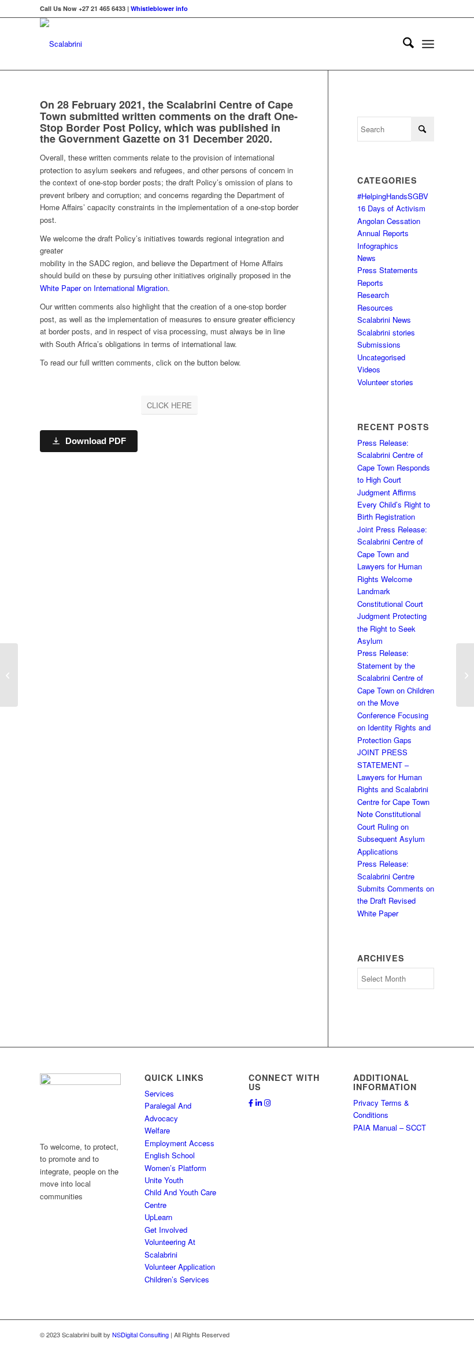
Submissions (379, 344)
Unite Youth (164, 1179)
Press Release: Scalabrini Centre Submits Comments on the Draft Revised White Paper (395, 888)
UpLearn (158, 1216)
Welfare (157, 1130)
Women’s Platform (175, 1167)
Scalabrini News (384, 319)
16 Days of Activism (391, 208)
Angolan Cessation (388, 220)
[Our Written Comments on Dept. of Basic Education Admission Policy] (465, 675)
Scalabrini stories (386, 332)
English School (170, 1155)
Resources (375, 307)
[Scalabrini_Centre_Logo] (61, 44)
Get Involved (166, 1229)
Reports (370, 282)
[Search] (402, 44)
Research (373, 294)
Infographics (377, 245)
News (366, 257)
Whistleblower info (159, 8)
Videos (368, 369)
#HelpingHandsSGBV (392, 196)
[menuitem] (402, 44)
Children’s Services (177, 1279)
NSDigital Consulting (140, 1334)
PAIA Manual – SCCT (389, 1127)
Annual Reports (383, 233)
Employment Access (179, 1143)
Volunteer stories (385, 381)
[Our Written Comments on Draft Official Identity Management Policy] (9, 675)
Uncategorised (381, 357)
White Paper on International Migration (104, 287)
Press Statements (387, 269)
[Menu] (428, 43)
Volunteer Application (180, 1266)
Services (159, 1093)
